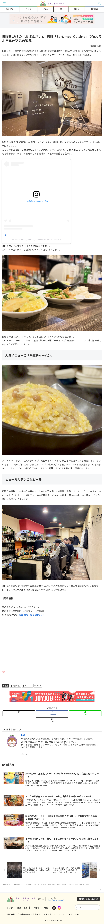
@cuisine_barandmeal (30, 614)
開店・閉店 (22, 908)
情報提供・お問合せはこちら (88, 899)
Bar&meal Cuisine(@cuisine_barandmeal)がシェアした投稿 (35, 239)
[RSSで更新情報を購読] (26, 754)
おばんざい (16, 686)
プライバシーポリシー (69, 914)
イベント (36, 908)
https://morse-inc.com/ (56, 900)
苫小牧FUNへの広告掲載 (29, 914)
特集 (46, 908)
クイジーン (28, 686)
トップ (10, 908)
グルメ (38, 686)
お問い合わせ (50, 914)
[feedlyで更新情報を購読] (22, 754)
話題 (6, 686)
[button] (52, 720)
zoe (23, 734)
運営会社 (11, 914)
